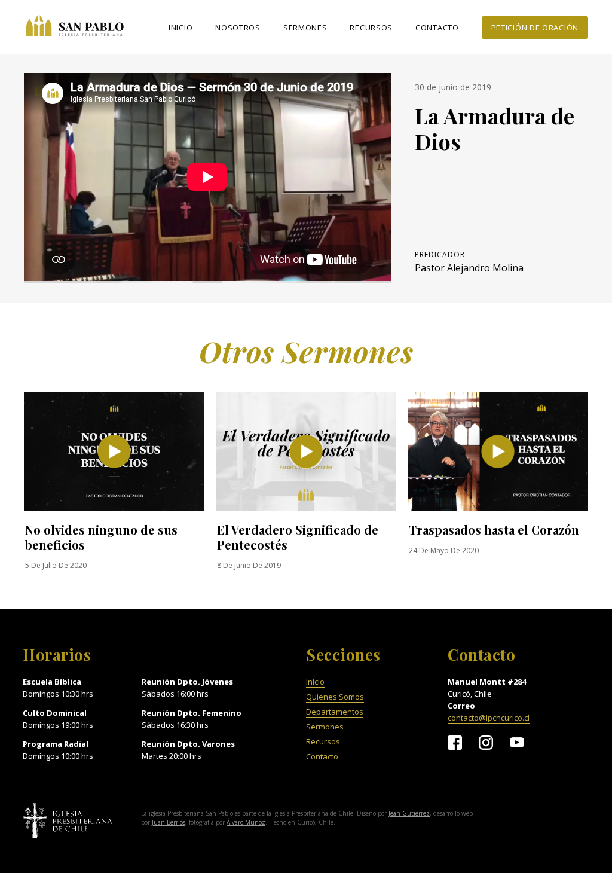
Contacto (437, 27)
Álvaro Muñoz (246, 822)
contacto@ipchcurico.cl (489, 718)
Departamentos (334, 712)
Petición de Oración (535, 27)
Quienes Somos (335, 697)
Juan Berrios (168, 822)
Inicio (180, 27)
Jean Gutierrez (409, 813)
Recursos (371, 27)
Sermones (305, 27)
